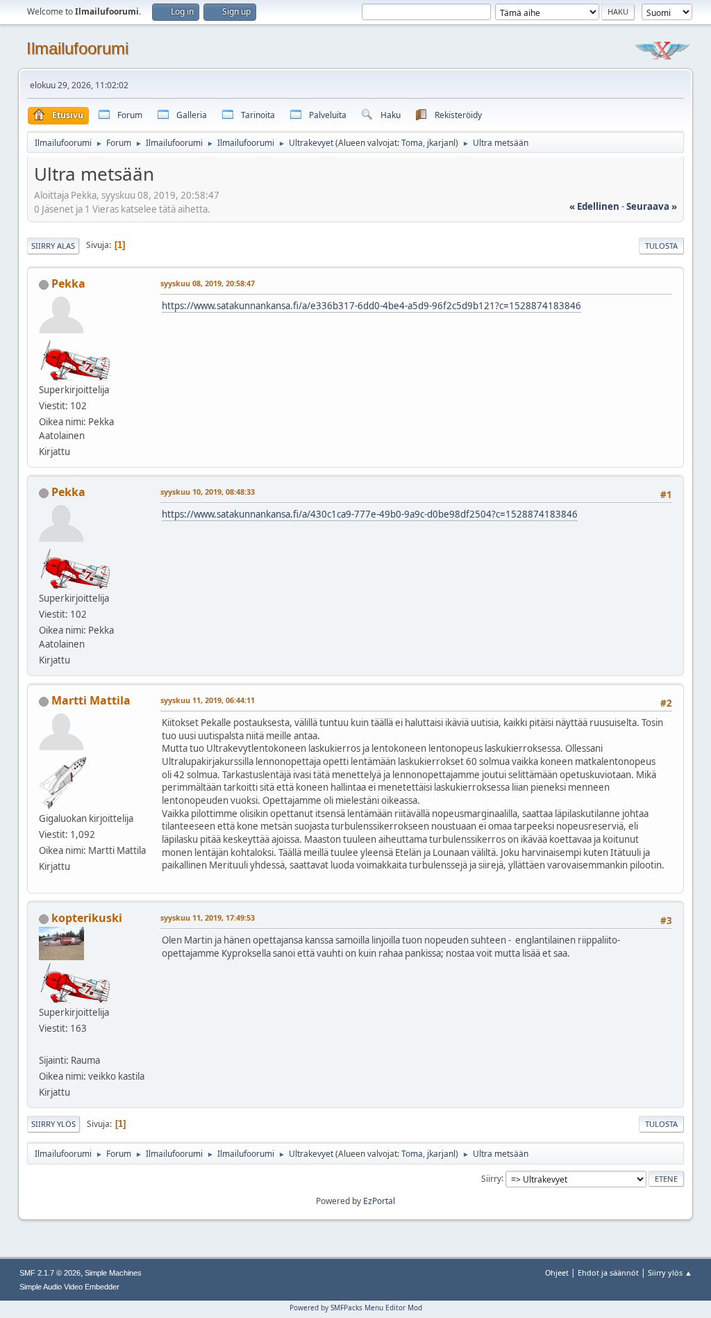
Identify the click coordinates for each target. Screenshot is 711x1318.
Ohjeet (557, 1272)
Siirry (491, 1178)
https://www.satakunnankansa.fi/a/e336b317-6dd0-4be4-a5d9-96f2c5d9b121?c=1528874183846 (371, 305)
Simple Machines (113, 1273)
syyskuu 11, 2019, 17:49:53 (207, 917)
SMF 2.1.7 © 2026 (50, 1273)
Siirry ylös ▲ (670, 1272)
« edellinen (594, 206)
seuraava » (651, 206)
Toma (412, 143)
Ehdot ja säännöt (608, 1272)
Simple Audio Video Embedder (69, 1287)
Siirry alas (53, 245)
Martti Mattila (91, 700)
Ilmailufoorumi (77, 48)
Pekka (68, 283)
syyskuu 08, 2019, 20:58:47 (207, 283)
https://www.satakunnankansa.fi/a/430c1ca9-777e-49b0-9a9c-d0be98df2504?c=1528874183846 (370, 514)
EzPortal (379, 1201)
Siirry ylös (53, 1124)
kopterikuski (86, 917)
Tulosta (661, 245)
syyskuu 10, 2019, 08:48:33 (207, 491)
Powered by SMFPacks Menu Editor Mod (356, 1307)
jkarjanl (441, 143)
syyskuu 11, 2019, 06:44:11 (207, 700)
